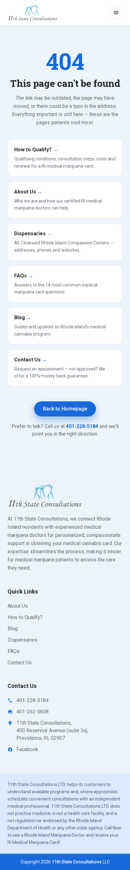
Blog (13, 629)
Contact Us (20, 663)
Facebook (27, 749)
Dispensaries (22, 640)
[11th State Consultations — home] (33, 12)
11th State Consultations (77, 861)
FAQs (14, 651)
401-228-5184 (82, 426)
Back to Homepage (65, 409)
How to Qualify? (25, 617)
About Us (18, 606)
